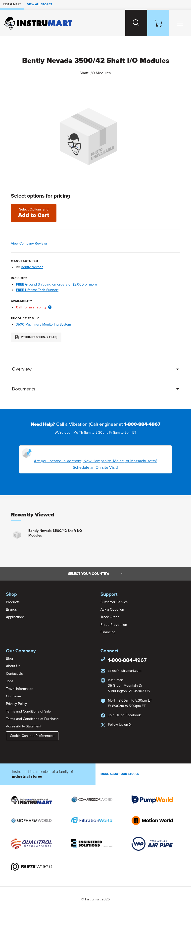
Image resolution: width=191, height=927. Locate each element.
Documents (23, 389)
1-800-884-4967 (142, 424)
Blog (9, 658)
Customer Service (114, 602)
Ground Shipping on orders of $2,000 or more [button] (56, 284)
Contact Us (14, 674)
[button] (50, 307)
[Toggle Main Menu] (180, 23)
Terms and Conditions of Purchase (32, 719)
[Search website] (136, 23)
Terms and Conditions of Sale (28, 711)
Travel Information (19, 689)
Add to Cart (33, 212)
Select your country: (95, 573)
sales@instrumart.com (124, 671)
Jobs (9, 681)
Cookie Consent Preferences (32, 736)
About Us (13, 666)
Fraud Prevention (113, 625)
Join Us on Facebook (124, 715)
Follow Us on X (119, 724)
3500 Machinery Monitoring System (43, 324)
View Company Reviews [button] (39, 243)
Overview (22, 369)
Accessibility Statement (23, 726)
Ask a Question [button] (112, 609)
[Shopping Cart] (158, 23)
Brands (11, 609)
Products (13, 602)
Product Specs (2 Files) (38, 337)
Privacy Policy (16, 704)
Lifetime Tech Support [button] (37, 290)
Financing (107, 632)
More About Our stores (119, 774)
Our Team (13, 696)
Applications (15, 617)
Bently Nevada (32, 267)
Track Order (109, 617)
